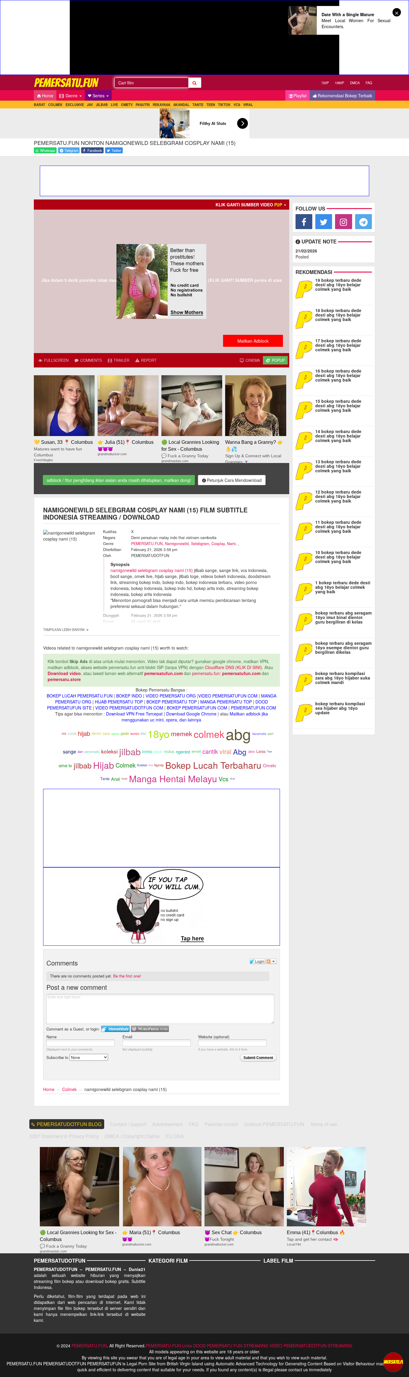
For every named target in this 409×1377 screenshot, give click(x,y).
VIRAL (248, 104)
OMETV (127, 104)
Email (127, 1036)
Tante (105, 778)
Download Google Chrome (191, 714)
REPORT (148, 360)
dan (80, 751)
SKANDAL (181, 104)
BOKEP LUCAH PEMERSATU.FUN (80, 696)
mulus (169, 751)
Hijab (103, 765)
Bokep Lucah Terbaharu (213, 765)
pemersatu (92, 751)
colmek (209, 734)
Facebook (94, 150)
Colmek (126, 765)
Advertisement (167, 1124)
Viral (232, 778)
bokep (147, 751)
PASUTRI (143, 104)
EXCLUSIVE (75, 104)
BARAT (39, 104)
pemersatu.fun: (206, 673)
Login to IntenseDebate (115, 1029)
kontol (135, 733)
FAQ (369, 82)
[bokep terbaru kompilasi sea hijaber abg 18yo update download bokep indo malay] (305, 712)
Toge (269, 751)
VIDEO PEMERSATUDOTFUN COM (129, 708)
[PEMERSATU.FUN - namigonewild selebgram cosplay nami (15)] (66, 82)
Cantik (124, 778)
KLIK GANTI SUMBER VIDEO (249, 204)
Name (51, 1036)
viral (225, 751)
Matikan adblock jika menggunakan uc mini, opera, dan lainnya (195, 717)
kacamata (259, 733)
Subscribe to (57, 1057)
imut (143, 733)
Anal (115, 779)
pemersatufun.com (163, 673)
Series (99, 96)
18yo (158, 733)
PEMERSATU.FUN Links (169, 1346)
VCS (237, 104)
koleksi (109, 751)
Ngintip (159, 765)
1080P (339, 82)
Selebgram (200, 543)
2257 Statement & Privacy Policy (64, 1136)
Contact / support (128, 1124)
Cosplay (218, 543)
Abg (239, 751)
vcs (64, 733)
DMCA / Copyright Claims (132, 1136)
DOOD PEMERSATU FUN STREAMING (230, 1346)
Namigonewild (177, 543)
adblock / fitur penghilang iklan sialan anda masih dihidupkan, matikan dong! (119, 480)
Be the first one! (127, 976)
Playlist (300, 96)
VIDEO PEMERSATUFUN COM (227, 696)
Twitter (116, 150)
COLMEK (55, 104)
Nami (231, 543)
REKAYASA (161, 104)
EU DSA (175, 1136)
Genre (71, 96)
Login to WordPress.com (150, 1029)
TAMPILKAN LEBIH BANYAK (64, 629)
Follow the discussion (271, 961)
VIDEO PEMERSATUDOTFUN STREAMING (310, 1346)
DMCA (355, 82)
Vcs (223, 778)
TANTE (198, 104)
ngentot (183, 751)
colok (72, 733)
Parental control (221, 1124)
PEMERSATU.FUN (147, 543)
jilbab (130, 751)
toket (106, 733)
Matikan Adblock (253, 341)
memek (181, 733)
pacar (158, 751)
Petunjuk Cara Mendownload (234, 480)
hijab (84, 733)
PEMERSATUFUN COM (253, 708)
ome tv (65, 765)
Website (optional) (213, 1036)
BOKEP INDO (129, 696)
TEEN (210, 104)
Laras (261, 751)
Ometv (269, 765)
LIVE (114, 104)
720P (325, 82)
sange (69, 751)
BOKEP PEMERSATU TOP (171, 702)
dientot (96, 733)
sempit (196, 751)
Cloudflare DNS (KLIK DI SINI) (233, 667)
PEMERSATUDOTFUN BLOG (69, 1124)
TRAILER (120, 360)
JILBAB (102, 104)
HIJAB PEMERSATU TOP (119, 702)
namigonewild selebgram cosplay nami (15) (151, 570)
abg (238, 733)
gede (125, 733)
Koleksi (142, 765)
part (270, 733)
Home (47, 96)
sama (115, 733)
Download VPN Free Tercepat (134, 714)
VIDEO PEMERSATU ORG (171, 696)
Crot (151, 765)
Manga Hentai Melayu (173, 778)
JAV (90, 104)
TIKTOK (224, 104)
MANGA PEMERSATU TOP (226, 702)
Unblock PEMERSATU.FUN (274, 1124)
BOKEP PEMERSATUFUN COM (197, 708)
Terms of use (323, 1124)
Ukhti (251, 752)
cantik (210, 751)
